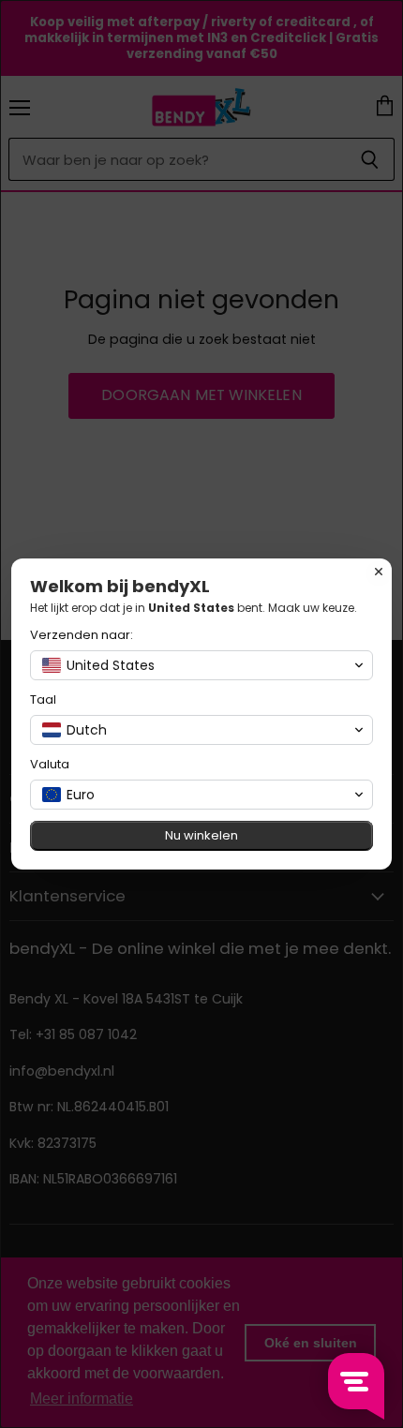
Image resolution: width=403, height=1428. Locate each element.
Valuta (49, 764)
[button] (201, 665)
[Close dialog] (378, 571)
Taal (43, 699)
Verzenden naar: (81, 635)
